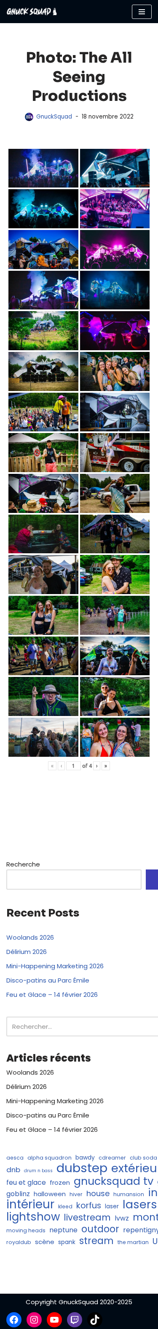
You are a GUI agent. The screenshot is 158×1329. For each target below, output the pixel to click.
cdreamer (112, 1157)
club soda (143, 1157)
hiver (76, 1194)
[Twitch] (74, 1319)
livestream (87, 1218)
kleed (65, 1206)
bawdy (85, 1158)
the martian (133, 1242)
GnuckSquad (54, 117)
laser (112, 1206)
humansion (128, 1194)
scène (44, 1241)
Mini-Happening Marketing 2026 (55, 966)
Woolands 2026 (30, 937)
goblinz (18, 1194)
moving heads (26, 1230)
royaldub (18, 1242)
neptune (63, 1230)
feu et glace (26, 1182)
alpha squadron (49, 1157)
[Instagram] (34, 1319)
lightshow (33, 1217)
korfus (88, 1205)
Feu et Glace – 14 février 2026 (52, 994)
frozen (60, 1182)
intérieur (30, 1205)
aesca (15, 1157)
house (98, 1194)
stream (96, 1241)
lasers (140, 1205)
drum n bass (38, 1171)
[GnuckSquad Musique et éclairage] (31, 11)
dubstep (81, 1168)
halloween (50, 1193)
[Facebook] (13, 1319)
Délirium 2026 (26, 951)
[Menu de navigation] (142, 12)
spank (66, 1242)
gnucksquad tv (113, 1181)
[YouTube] (54, 1319)
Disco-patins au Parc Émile (47, 980)
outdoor (100, 1229)
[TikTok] (94, 1319)
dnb (13, 1170)
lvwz (122, 1218)
